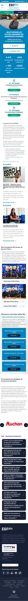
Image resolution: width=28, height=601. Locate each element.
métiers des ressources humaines (13, 144)
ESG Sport (23, 585)
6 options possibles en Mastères (13, 157)
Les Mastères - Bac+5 (15, 51)
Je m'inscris (14, 90)
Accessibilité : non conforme (14, 597)
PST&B (16, 587)
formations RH (17, 127)
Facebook (3, 573)
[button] (14, 281)
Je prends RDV (14, 103)
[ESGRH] (13, 5)
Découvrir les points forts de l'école (11, 161)
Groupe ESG (20, 582)
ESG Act (11, 587)
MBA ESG (14, 582)
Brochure (7, 12)
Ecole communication (10, 584)
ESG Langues (16, 585)
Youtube (11, 573)
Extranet (20, 573)
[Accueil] (7, 531)
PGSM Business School (7, 585)
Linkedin (16, 573)
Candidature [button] (20, 12)
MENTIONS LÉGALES (13, 596)
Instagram (7, 573)
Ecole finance (8, 582)
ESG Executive (19, 584)
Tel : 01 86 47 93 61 (6, 560)
